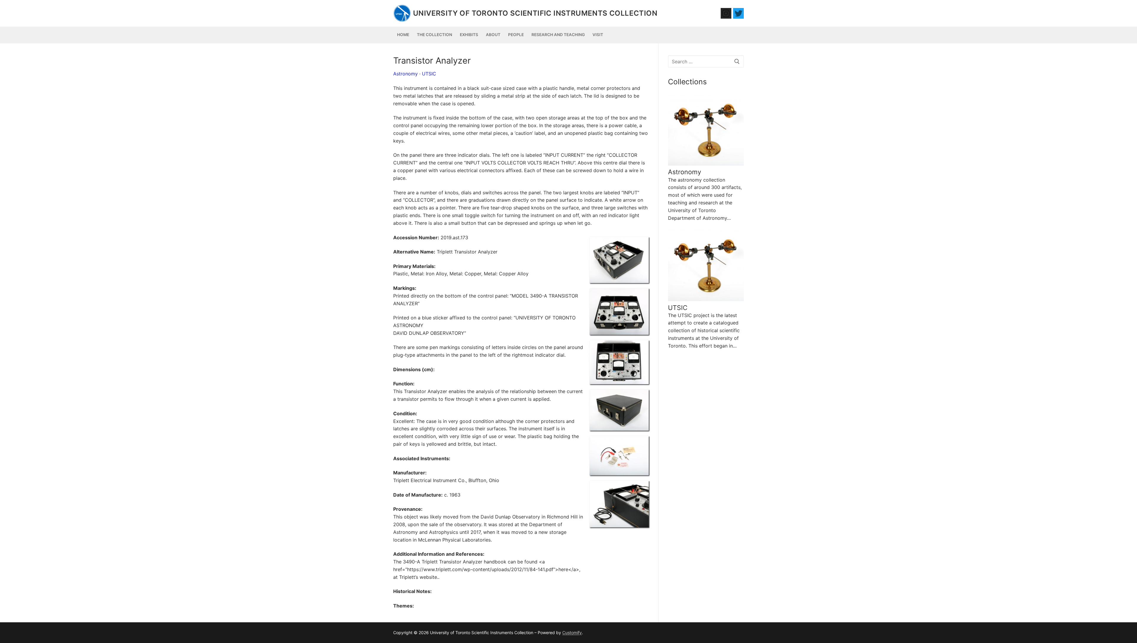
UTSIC (429, 74)
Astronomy (405, 74)
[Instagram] (726, 13)
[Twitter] (738, 13)
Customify (572, 632)
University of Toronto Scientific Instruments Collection (535, 13)
